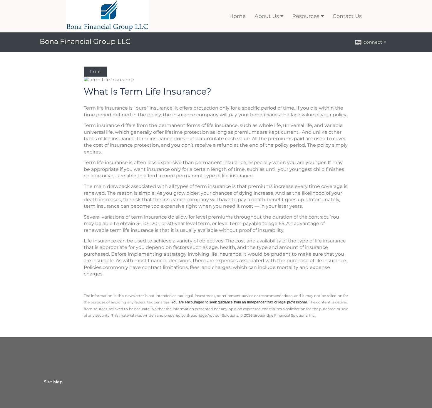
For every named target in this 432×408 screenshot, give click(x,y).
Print (95, 71)
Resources (305, 16)
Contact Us (347, 16)
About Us (266, 16)
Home (237, 16)
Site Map (53, 381)
